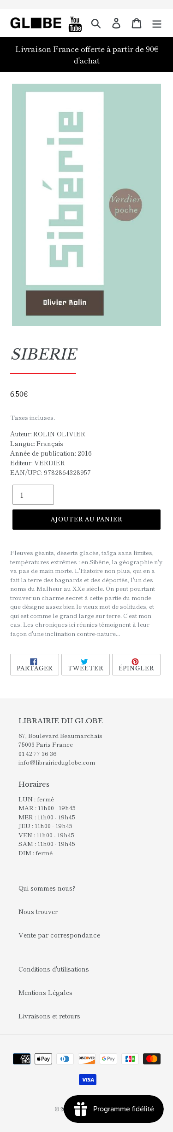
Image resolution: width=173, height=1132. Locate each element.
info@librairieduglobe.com (56, 762)
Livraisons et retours (49, 1015)
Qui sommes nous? (47, 887)
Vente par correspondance (59, 934)
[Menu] (157, 23)
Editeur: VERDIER (37, 462)
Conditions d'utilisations (53, 968)
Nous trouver (38, 911)
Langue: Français (36, 443)
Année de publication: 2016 (51, 452)
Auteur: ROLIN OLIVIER (47, 433)
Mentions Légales (45, 992)
